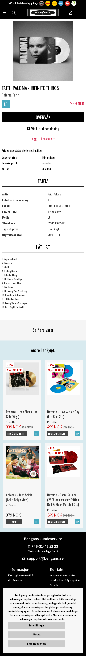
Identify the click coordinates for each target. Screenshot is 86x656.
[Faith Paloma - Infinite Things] (43, 51)
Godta (36, 634)
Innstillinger (36, 625)
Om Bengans (15, 580)
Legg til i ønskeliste (43, 138)
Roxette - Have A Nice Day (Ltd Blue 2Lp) (63, 414)
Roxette (11, 422)
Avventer (46, 163)
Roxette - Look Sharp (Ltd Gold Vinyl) (22, 414)
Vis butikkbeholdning (44, 128)
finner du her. (59, 619)
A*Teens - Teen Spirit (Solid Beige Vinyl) (19, 497)
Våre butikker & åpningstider (65, 580)
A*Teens (11, 505)
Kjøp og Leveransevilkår (21, 575)
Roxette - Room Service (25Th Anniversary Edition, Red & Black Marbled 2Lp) (63, 500)
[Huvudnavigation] (4, 13)
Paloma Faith (10, 95)
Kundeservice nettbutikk (62, 575)
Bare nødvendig (36, 643)
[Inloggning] (71, 13)
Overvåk (43, 117)
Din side (54, 585)
